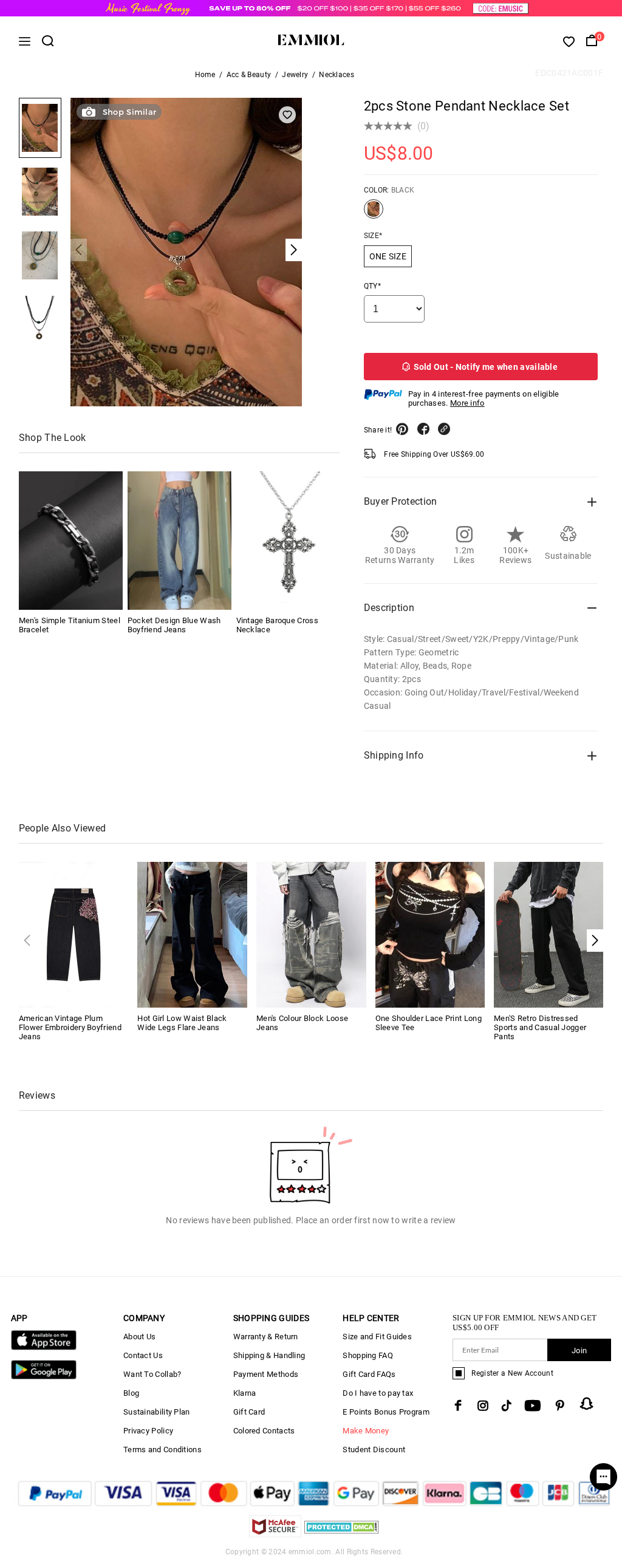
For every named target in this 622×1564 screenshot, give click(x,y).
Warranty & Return (265, 1336)
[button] (595, 940)
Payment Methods (266, 1374)
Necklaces (336, 74)
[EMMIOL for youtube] (533, 1405)
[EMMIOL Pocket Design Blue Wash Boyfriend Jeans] (179, 540)
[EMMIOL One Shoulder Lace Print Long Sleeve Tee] (430, 934)
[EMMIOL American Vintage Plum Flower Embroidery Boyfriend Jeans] (74, 934)
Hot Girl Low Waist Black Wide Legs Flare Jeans (182, 1023)
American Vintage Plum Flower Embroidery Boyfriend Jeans (70, 1027)
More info (467, 403)
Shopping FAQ (368, 1355)
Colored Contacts (264, 1430)
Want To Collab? (152, 1374)
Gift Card (249, 1411)
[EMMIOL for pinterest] (560, 1405)
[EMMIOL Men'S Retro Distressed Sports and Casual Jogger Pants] (549, 934)
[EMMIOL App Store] (44, 1347)
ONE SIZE (387, 256)
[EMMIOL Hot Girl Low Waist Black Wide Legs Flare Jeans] (192, 934)
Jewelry (295, 74)
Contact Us (143, 1355)
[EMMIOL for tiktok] (506, 1405)
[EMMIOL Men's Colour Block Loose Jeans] (311, 934)
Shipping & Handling (269, 1355)
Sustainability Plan (156, 1411)
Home (205, 74)
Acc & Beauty (249, 74)
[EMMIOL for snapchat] (587, 1404)
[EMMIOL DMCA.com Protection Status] (341, 1534)
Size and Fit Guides (377, 1336)
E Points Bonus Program (386, 1411)
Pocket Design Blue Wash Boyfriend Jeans (174, 625)
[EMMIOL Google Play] (44, 1376)
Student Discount (374, 1449)
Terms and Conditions (162, 1449)
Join (579, 1350)
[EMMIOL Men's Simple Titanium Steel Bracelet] (71, 540)
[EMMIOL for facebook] (458, 1405)
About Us (139, 1336)
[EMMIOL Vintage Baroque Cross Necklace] (288, 540)
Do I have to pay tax (378, 1393)
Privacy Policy (148, 1430)
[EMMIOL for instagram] (482, 1405)
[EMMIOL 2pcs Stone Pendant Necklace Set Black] (373, 214)
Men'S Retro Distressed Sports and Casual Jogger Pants (540, 1027)
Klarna (244, 1393)
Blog (131, 1393)
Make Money (366, 1430)
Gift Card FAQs (369, 1374)
